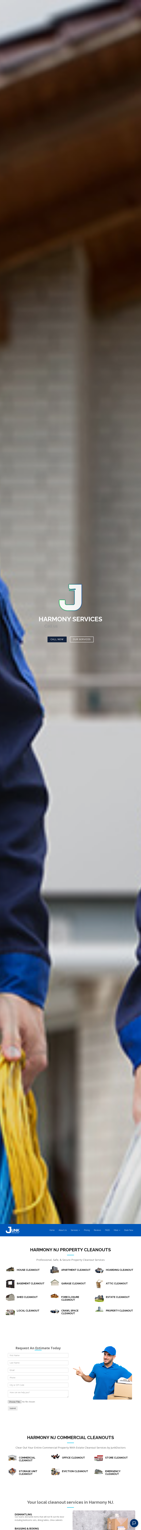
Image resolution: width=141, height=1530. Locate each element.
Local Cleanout (28, 1310)
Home (52, 1230)
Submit (13, 1408)
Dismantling (23, 1514)
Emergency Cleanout (112, 1472)
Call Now (57, 639)
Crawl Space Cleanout (69, 1312)
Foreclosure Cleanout (70, 1298)
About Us (63, 1230)
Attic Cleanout (117, 1283)
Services (74, 1230)
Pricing (87, 1230)
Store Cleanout (116, 1457)
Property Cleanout (119, 1310)
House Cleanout (28, 1270)
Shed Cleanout (27, 1297)
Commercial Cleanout (27, 1459)
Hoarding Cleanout (119, 1270)
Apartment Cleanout (76, 1270)
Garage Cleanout (73, 1283)
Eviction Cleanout (75, 1471)
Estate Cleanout (118, 1297)
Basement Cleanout (30, 1283)
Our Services (82, 639)
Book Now (128, 1230)
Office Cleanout (73, 1457)
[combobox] (38, 1385)
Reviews (97, 1230)
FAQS (107, 1230)
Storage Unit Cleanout (28, 1472)
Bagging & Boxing (27, 1528)
